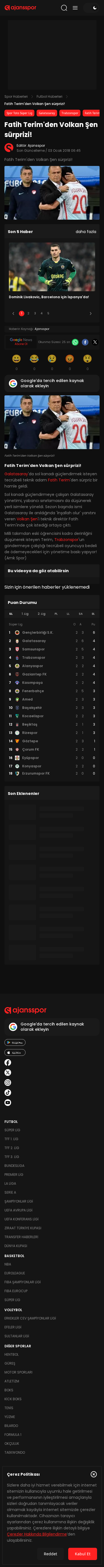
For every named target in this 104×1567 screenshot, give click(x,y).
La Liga (10, 1183)
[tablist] (52, 614)
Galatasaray (47, 113)
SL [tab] (10, 614)
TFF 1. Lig (11, 1139)
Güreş (9, 1363)
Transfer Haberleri (21, 1237)
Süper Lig (12, 1130)
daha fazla (86, 231)
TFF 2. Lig (11, 1147)
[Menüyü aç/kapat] (75, 7)
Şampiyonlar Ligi (18, 1201)
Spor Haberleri (16, 96)
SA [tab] (81, 614)
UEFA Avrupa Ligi (18, 1210)
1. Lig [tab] (25, 614)
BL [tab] (93, 614)
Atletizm (11, 1381)
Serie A (10, 1192)
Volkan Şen (27, 519)
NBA (7, 1264)
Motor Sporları (18, 1372)
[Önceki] (13, 313)
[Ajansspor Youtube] (7, 1102)
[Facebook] (85, 342)
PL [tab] (56, 614)
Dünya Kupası (15, 1245)
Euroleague (14, 1273)
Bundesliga (14, 1165)
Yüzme (9, 1416)
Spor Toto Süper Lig (19, 113)
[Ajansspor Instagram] (7, 1082)
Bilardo (11, 1425)
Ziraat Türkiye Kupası (22, 1228)
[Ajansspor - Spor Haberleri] (20, 7)
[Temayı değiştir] (91, 8)
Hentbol (11, 1354)
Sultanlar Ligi (16, 1336)
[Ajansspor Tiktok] (7, 1092)
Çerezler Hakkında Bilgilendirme (37, 1534)
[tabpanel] (52, 699)
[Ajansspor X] (7, 1072)
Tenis (8, 1408)
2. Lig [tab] (41, 614)
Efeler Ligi (12, 1327)
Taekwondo (14, 1452)
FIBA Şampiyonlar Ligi (22, 1282)
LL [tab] (68, 614)
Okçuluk (11, 1443)
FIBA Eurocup (15, 1291)
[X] (95, 342)
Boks (8, 1390)
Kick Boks (13, 1399)
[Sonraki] (90, 313)
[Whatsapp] (75, 342)
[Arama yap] (64, 7)
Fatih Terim (92, 113)
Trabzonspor (70, 113)
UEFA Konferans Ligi (21, 1219)
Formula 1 (12, 1434)
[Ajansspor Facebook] (7, 1062)
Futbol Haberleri (49, 96)
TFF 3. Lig (11, 1156)
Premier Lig (13, 1174)
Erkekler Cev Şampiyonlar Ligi (30, 1318)
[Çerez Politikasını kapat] (93, 1474)
